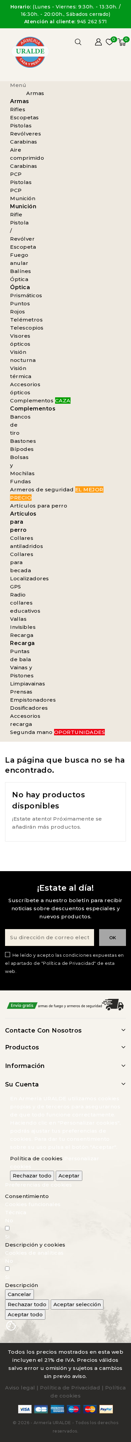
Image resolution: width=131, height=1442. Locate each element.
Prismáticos (26, 295)
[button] (35, 1244)
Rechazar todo (32, 1175)
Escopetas (24, 117)
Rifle (16, 214)
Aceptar (69, 1175)
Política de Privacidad (70, 1387)
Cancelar (19, 1294)
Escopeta (23, 247)
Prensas (21, 691)
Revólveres (25, 133)
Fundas (20, 481)
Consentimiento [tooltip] (27, 1196)
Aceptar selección (77, 1304)
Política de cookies (36, 1158)
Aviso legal (20, 1387)
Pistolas (21, 125)
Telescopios (27, 328)
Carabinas (23, 142)
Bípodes (22, 449)
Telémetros (26, 319)
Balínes (20, 271)
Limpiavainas (27, 683)
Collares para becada (21, 562)
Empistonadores (33, 700)
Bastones (23, 441)
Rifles (17, 109)
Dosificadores (29, 708)
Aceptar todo (25, 1314)
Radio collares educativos (25, 602)
